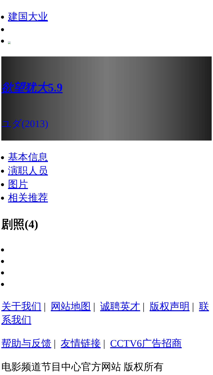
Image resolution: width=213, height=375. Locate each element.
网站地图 (71, 306)
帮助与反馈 (26, 343)
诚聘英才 (120, 306)
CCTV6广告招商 (146, 343)
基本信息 (28, 157)
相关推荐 (28, 197)
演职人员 (28, 170)
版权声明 (170, 306)
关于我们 (21, 306)
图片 (18, 184)
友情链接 (81, 343)
